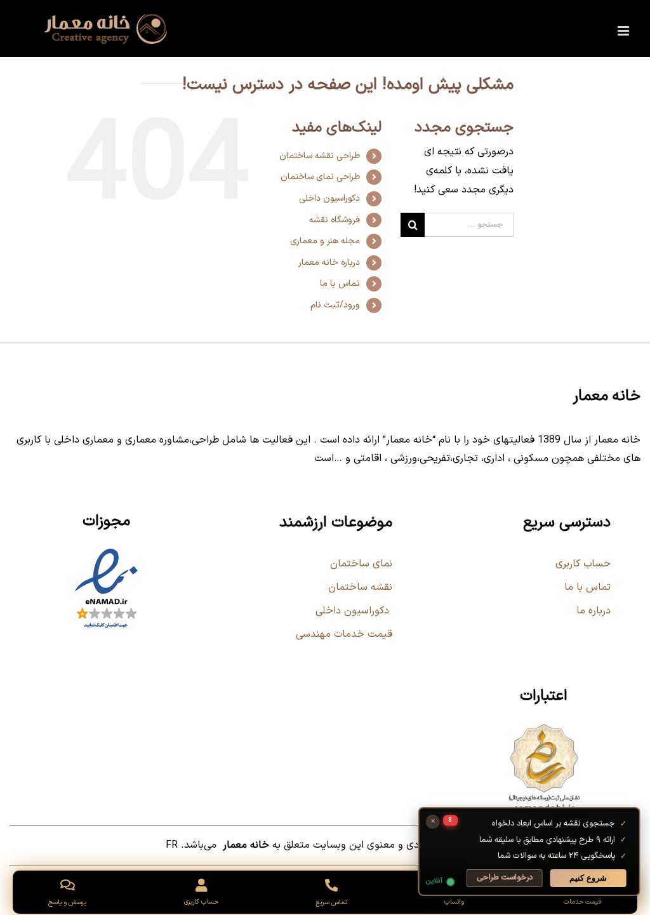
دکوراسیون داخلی (329, 198)
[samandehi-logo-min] (544, 725)
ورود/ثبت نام (335, 305)
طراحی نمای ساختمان (320, 177)
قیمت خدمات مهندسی (344, 634)
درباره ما (593, 610)
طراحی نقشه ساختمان (319, 156)
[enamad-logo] (106, 551)
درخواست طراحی (503, 877)
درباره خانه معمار (329, 262)
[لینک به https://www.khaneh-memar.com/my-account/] (201, 885)
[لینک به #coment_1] (67, 885)
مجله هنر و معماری (325, 241)
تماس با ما (340, 283)
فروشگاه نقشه (334, 220)
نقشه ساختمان (358, 587)
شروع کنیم (587, 878)
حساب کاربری (583, 563)
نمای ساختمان (359, 563)
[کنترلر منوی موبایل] (624, 30)
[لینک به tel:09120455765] (330, 885)
